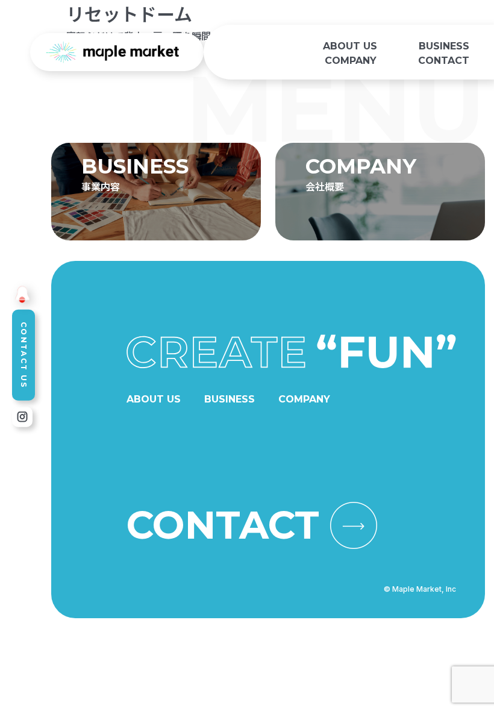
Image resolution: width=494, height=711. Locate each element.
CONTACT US (23, 355)
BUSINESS (444, 46)
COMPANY (351, 60)
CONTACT (443, 60)
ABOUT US (350, 46)
